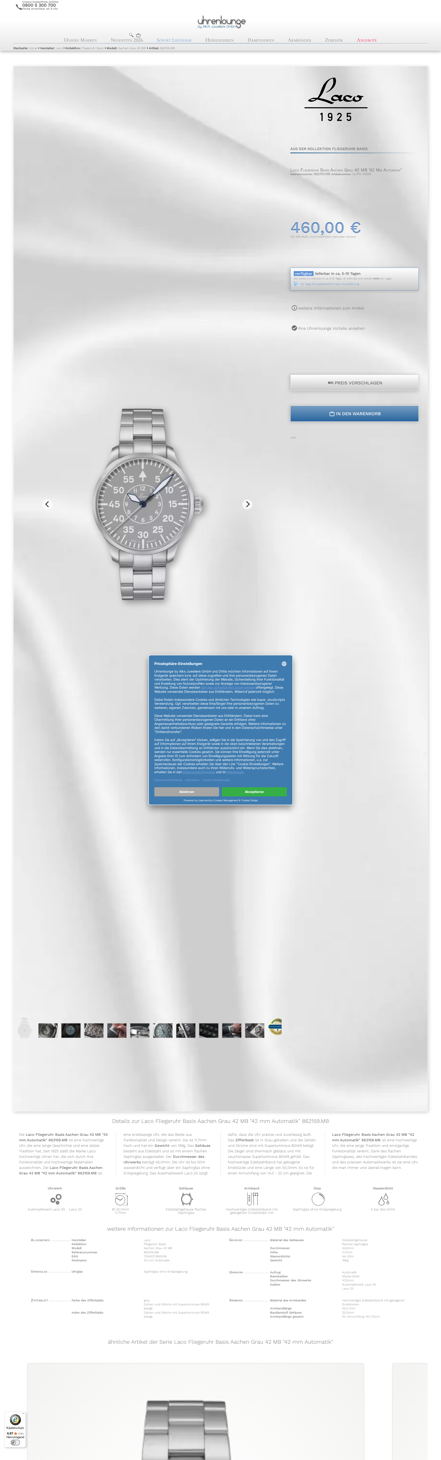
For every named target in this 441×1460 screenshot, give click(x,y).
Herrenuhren (219, 40)
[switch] (15, 1442)
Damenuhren (261, 40)
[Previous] (47, 504)
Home (25, 48)
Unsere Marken (80, 40)
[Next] (247, 504)
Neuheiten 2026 (127, 40)
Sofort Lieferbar (174, 40)
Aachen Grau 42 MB (126, 48)
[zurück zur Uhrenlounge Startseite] (220, 21)
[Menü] (23, 1414)
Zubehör (334, 40)
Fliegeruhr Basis (84, 48)
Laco (51, 48)
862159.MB (162, 48)
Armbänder (299, 40)
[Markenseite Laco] (336, 131)
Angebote (367, 40)
